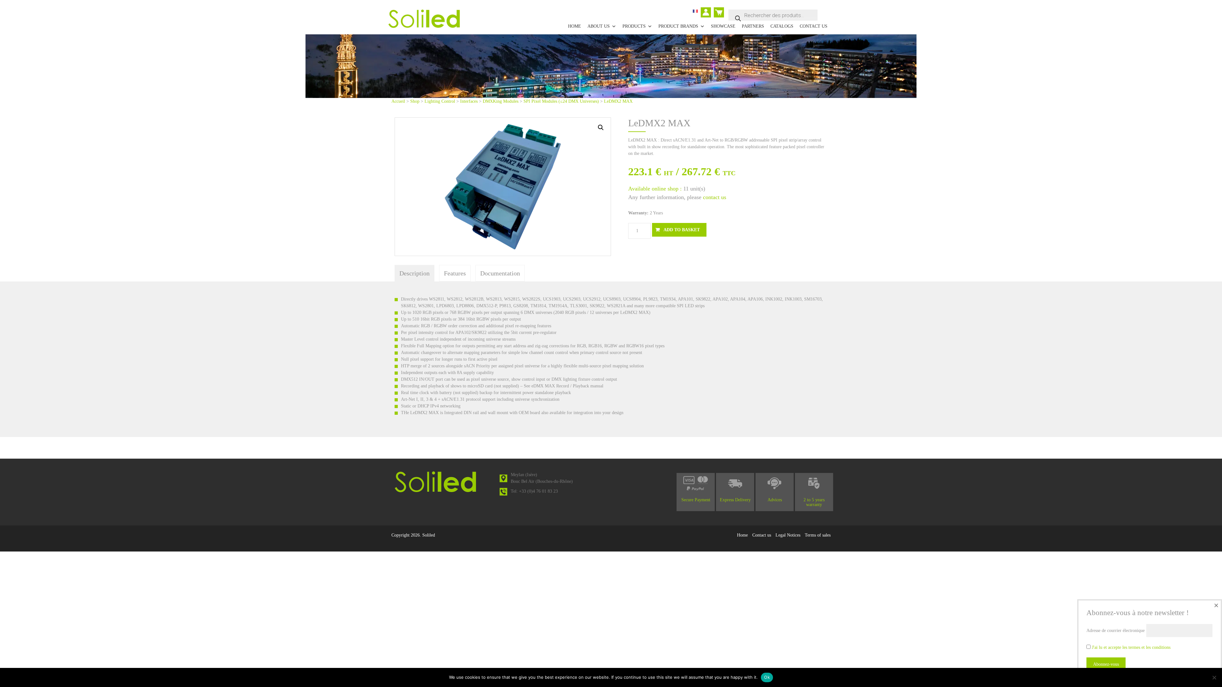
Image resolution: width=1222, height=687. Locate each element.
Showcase (723, 26)
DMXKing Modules (500, 101)
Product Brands (678, 26)
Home (574, 26)
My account (707, 13)
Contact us (813, 26)
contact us (714, 197)
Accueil (398, 101)
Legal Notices (788, 535)
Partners (753, 26)
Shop (414, 101)
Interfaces (469, 101)
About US (598, 26)
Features (455, 273)
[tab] (414, 273)
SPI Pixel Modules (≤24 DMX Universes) (561, 101)
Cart (717, 9)
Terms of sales (818, 535)
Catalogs (781, 26)
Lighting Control (440, 101)
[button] (601, 127)
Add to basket (682, 229)
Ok (767, 677)
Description (414, 273)
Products (634, 26)
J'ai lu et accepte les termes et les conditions (1131, 647)
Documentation (500, 273)
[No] (1214, 677)
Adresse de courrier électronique (1115, 630)
